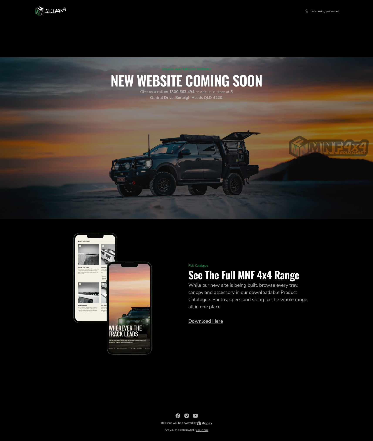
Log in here (202, 430)
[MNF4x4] (50, 11)
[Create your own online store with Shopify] (204, 423)
